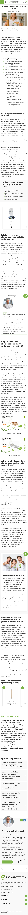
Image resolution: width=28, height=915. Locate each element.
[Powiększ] (25, 417)
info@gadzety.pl (8, 889)
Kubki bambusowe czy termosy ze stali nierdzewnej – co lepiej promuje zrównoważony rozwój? (21, 869)
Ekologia (18, 11)
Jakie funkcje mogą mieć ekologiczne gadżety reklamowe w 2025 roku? (15, 99)
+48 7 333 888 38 (8, 892)
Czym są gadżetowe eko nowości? (13, 61)
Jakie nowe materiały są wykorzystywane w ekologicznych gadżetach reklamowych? (15, 90)
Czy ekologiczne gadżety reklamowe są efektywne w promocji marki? (14, 94)
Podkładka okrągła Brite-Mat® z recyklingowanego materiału (11, 223)
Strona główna (11, 11)
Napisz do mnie (7, 862)
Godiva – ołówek (12, 703)
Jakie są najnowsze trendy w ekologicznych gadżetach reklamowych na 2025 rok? (14, 85)
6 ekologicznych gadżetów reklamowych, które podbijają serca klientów (6, 869)
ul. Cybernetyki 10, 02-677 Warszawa (13, 886)
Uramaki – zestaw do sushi (14, 433)
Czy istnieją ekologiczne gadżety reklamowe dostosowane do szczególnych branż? (15, 104)
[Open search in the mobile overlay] (5, 2)
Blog (14, 869)
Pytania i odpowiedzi (10, 82)
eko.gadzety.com (9, 911)
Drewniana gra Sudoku (14, 455)
